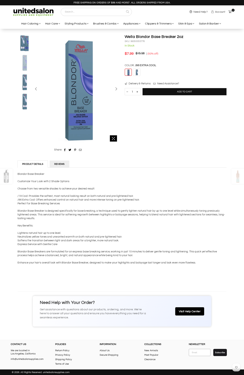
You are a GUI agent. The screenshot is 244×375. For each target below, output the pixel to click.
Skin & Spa (185, 23)
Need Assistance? (167, 83)
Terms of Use (62, 364)
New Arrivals (151, 350)
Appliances (130, 23)
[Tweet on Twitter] (70, 150)
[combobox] (96, 12)
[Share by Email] (80, 150)
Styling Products (75, 23)
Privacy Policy (62, 355)
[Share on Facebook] (65, 150)
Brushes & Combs (105, 23)
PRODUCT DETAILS (32, 164)
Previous (36, 89)
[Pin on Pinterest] (75, 150)
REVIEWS (59, 164)
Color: (140, 65)
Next (116, 89)
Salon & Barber (209, 23)
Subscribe (220, 352)
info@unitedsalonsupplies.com (27, 359)
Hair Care (51, 23)
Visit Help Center (190, 311)
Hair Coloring (30, 23)
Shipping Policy (63, 359)
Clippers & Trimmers (158, 23)
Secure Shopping (109, 355)
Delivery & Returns (139, 83)
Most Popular (151, 355)
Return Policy (62, 350)
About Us (104, 350)
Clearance (150, 359)
